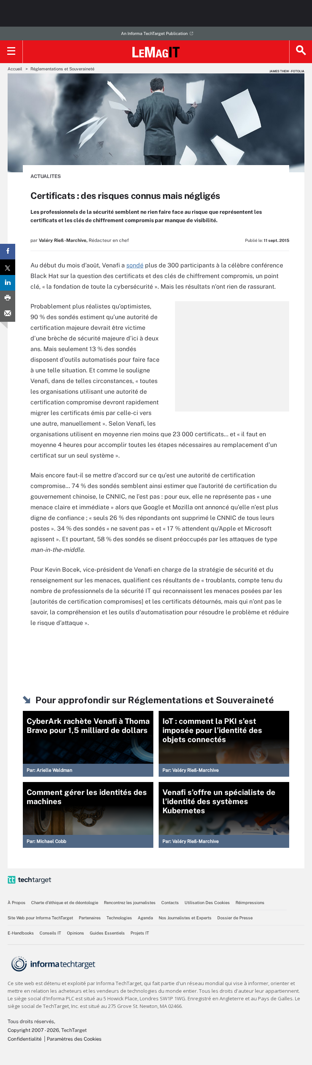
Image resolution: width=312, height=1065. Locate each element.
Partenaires (90, 918)
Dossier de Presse (235, 918)
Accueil (15, 69)
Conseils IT (50, 933)
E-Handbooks (21, 933)
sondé (134, 265)
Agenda (145, 918)
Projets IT (140, 933)
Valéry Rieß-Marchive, (63, 240)
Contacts (170, 902)
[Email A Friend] (7, 314)
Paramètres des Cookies (74, 1039)
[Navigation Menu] (11, 51)
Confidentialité (24, 1039)
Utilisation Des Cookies (207, 902)
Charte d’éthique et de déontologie (64, 902)
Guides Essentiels (107, 933)
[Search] (300, 51)
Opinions (75, 933)
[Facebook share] (7, 251)
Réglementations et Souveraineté (62, 69)
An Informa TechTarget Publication (154, 33)
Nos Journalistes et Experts (185, 918)
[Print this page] (7, 298)
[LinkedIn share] (7, 283)
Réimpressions (250, 902)
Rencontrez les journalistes (130, 902)
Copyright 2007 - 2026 (33, 1030)
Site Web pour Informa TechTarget (40, 918)
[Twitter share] (7, 267)
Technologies (119, 918)
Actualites (45, 176)
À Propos (16, 902)
